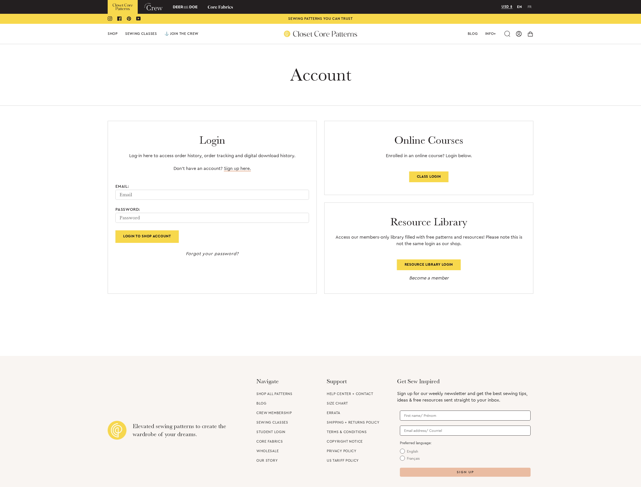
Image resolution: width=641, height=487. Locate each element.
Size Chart (337, 403)
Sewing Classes (272, 422)
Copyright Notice (345, 441)
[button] (112, 34)
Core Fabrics (269, 441)
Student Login (270, 432)
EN (519, 7)
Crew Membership (274, 413)
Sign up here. (237, 168)
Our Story (267, 460)
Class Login (429, 176)
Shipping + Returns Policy (353, 422)
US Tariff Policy (343, 460)
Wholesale (267, 451)
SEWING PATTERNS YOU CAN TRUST (320, 19)
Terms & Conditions (347, 432)
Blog (261, 403)
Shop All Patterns (274, 394)
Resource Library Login (429, 264)
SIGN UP (465, 472)
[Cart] (530, 34)
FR (530, 7)
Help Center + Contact (350, 394)
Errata (333, 413)
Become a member (429, 278)
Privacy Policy (342, 451)
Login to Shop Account (147, 236)
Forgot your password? (212, 253)
